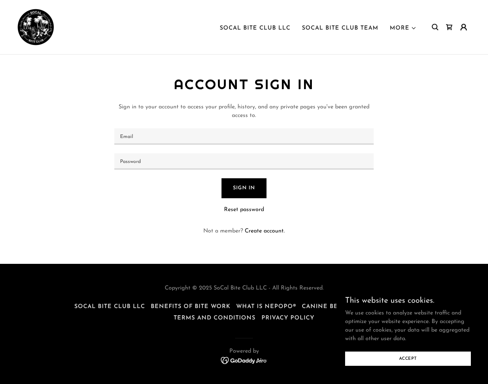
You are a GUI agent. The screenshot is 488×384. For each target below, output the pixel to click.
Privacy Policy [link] (288, 318)
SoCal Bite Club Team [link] (340, 28)
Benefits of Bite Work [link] (190, 306)
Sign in (244, 188)
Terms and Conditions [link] (214, 318)
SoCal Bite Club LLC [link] (255, 28)
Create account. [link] (265, 231)
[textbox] (243, 136)
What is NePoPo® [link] (266, 306)
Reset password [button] (244, 210)
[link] (35, 27)
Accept (408, 358)
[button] (403, 28)
